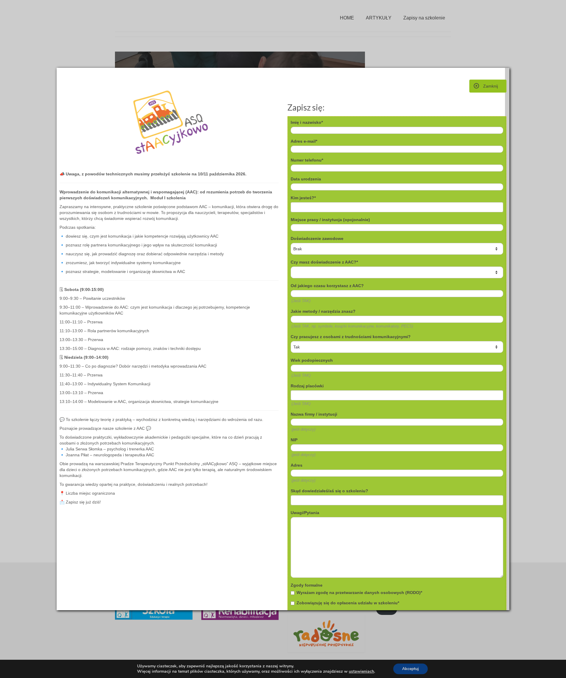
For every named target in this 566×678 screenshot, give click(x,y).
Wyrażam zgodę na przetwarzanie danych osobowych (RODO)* (359, 592)
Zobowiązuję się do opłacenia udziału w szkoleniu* (348, 602)
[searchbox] (316, 207)
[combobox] (397, 207)
